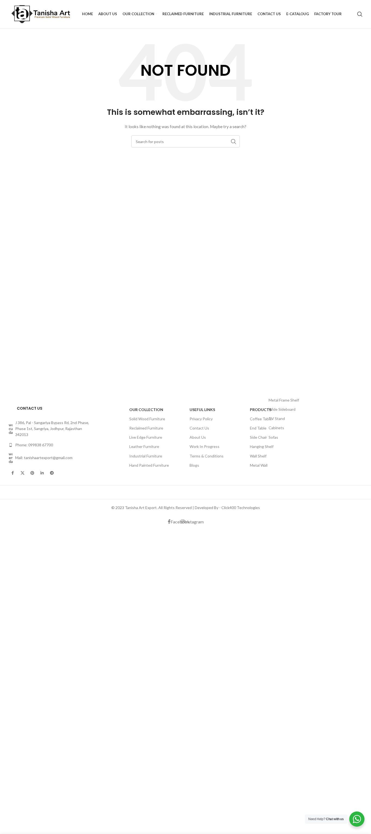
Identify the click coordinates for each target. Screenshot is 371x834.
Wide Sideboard (282, 409)
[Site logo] (43, 13)
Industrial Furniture (145, 456)
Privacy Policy (201, 418)
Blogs (194, 465)
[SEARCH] (233, 141)
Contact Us (199, 428)
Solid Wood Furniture (147, 418)
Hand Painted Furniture (149, 465)
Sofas (273, 437)
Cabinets (276, 427)
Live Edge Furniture (145, 437)
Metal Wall (259, 465)
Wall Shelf (258, 456)
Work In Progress (204, 446)
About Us (198, 437)
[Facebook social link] (13, 473)
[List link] (50, 429)
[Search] (359, 14)
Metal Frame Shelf (284, 400)
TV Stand (277, 418)
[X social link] (22, 473)
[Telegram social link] (52, 473)
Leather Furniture (144, 446)
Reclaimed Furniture (146, 428)
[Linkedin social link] (42, 473)
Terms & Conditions (207, 456)
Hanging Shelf (261, 446)
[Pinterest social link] (32, 473)
